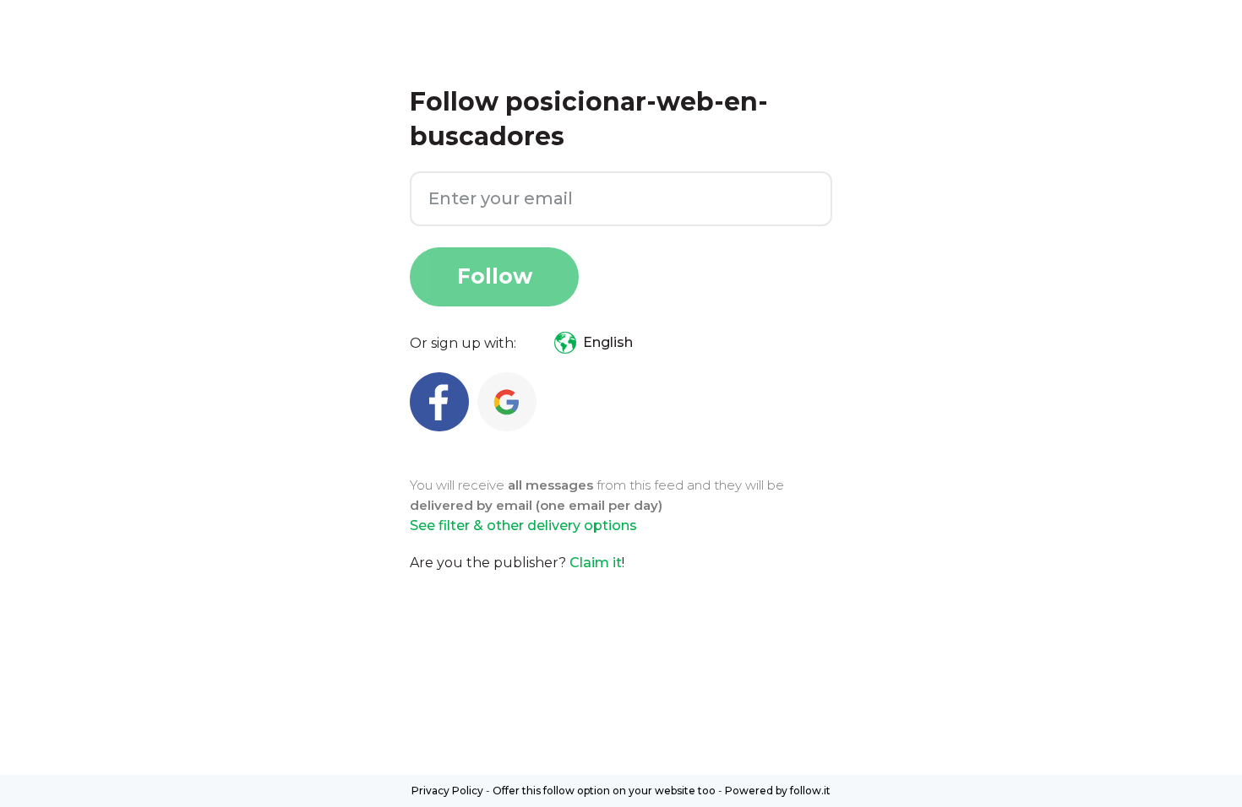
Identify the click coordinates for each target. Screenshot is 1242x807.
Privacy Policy (447, 790)
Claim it (595, 563)
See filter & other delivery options (523, 525)
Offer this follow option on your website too (604, 790)
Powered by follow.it (778, 790)
